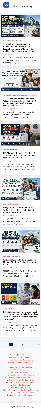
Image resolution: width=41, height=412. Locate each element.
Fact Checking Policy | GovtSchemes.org (20, 382)
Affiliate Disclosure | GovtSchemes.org (20, 380)
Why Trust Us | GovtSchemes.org (20, 372)
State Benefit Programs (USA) (12, 40)
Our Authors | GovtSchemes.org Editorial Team (20, 365)
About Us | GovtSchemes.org (20, 355)
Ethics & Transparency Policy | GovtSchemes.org (20, 390)
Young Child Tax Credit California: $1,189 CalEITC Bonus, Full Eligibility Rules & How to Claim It (19, 209)
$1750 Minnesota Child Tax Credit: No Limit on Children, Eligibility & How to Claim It (20, 262)
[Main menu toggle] (37, 6)
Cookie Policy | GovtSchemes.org (20, 370)
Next (37, 344)
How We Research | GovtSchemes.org (20, 375)
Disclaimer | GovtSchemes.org (21, 385)
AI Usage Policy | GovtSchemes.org (20, 362)
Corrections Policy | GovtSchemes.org (20, 395)
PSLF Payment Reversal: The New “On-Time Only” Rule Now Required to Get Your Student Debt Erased (20, 155)
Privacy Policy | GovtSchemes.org (20, 360)
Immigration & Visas (9, 308)
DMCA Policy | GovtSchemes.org (20, 367)
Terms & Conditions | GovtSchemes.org (20, 392)
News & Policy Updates (10, 95)
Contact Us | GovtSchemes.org (20, 357)
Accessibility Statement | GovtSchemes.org (20, 377)
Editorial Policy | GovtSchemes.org (20, 387)
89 (22, 344)
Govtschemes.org (23, 6)
